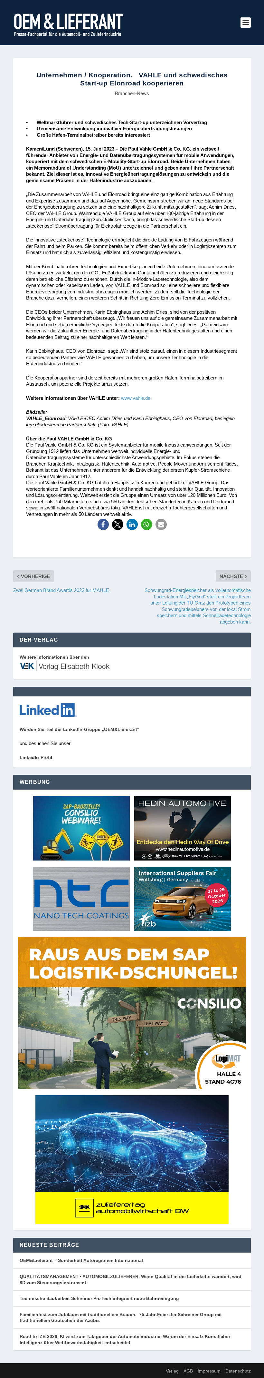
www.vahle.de (135, 398)
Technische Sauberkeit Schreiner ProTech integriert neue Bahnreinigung (101, 1298)
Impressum (209, 1370)
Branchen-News (132, 93)
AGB (188, 1370)
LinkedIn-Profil (36, 757)
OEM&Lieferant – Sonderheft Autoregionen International (81, 1260)
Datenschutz (238, 1370)
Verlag (172, 1370)
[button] (103, 524)
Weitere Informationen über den (54, 657)
